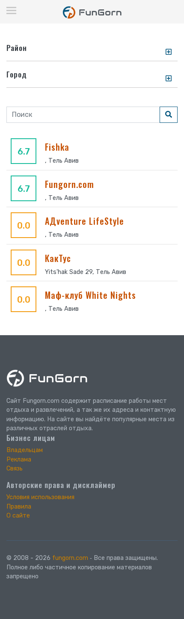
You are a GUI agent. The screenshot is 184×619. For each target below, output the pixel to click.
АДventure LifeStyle (84, 220)
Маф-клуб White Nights (90, 295)
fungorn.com (70, 558)
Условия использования (40, 497)
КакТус (58, 258)
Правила (18, 506)
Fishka (57, 146)
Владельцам (24, 450)
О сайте (18, 515)
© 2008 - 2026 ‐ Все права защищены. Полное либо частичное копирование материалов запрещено (82, 567)
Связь (14, 468)
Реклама (18, 459)
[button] (169, 51)
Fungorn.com (69, 184)
